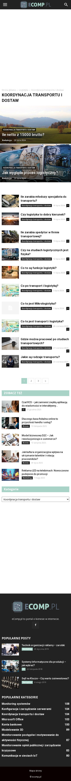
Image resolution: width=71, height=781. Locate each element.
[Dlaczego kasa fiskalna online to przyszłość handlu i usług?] (10, 423)
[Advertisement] (35, 48)
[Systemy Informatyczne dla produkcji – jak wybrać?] (10, 666)
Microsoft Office (12, 719)
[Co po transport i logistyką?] (10, 290)
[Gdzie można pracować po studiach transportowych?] (10, 343)
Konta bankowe (12, 724)
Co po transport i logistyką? (39, 285)
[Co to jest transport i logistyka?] (10, 325)
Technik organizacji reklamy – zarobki (43, 645)
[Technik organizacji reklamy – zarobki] (10, 649)
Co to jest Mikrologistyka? (38, 303)
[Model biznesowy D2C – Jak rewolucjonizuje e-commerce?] (10, 440)
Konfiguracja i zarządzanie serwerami (26, 709)
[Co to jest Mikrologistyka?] (10, 308)
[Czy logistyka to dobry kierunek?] (10, 219)
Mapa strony (35, 770)
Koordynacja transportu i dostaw (19, 130)
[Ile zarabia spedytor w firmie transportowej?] (10, 236)
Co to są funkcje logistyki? (39, 268)
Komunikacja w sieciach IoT (20, 755)
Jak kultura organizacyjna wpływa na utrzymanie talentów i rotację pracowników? (42, 455)
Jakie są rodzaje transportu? (40, 357)
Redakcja (7, 140)
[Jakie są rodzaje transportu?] (10, 361)
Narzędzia (27, 682)
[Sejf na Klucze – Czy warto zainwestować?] (10, 683)
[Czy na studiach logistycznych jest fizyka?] (10, 254)
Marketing (27, 478)
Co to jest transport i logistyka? (42, 321)
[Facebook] (35, 625)
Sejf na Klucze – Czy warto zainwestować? (45, 678)
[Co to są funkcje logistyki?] (10, 272)
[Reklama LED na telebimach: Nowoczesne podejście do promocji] (10, 475)
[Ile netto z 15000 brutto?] (35, 134)
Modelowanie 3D (12, 729)
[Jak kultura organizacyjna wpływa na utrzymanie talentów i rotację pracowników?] (10, 456)
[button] (66, 4)
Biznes (26, 426)
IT (23, 409)
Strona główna (9, 90)
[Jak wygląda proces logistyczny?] (35, 172)
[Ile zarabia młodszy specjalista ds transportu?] (10, 201)
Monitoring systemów (16, 703)
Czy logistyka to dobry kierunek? (43, 214)
